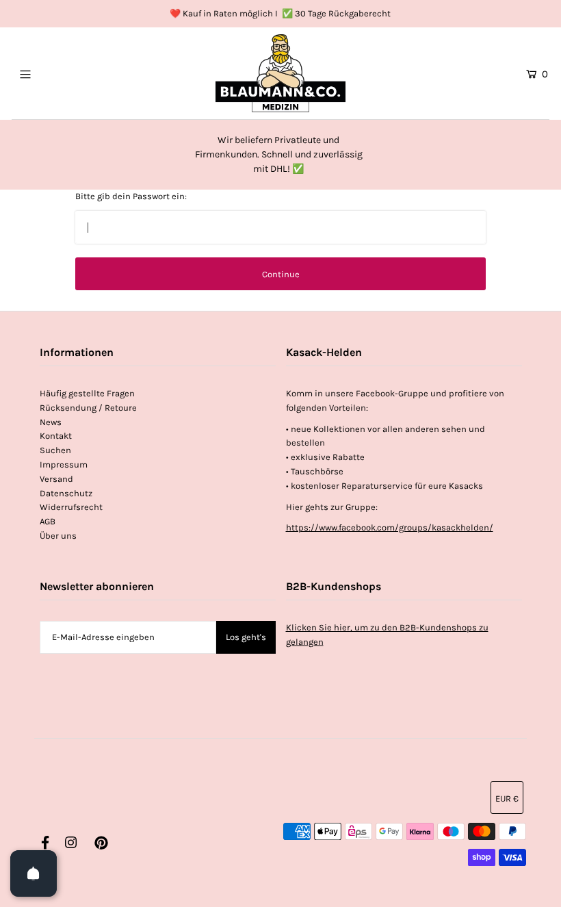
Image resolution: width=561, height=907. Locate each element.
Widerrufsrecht (71, 507)
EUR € (507, 798)
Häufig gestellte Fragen (87, 393)
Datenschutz (66, 493)
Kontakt (56, 436)
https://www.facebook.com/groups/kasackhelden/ (389, 527)
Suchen (55, 450)
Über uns (58, 536)
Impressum (64, 464)
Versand (56, 479)
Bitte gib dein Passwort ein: (131, 196)
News (51, 422)
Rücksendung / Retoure (88, 408)
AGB (47, 521)
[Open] (33, 873)
